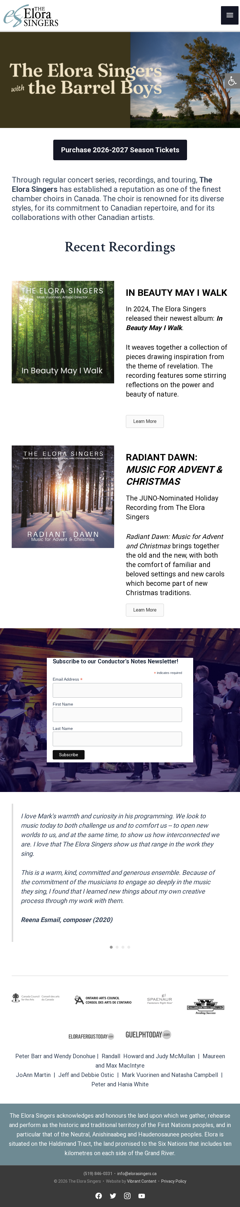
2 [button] (117, 947)
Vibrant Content (141, 1181)
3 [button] (122, 947)
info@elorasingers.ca (137, 1173)
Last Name (63, 728)
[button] (232, 80)
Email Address (68, 679)
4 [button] (128, 947)
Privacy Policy (173, 1181)
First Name (63, 704)
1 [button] (111, 947)
